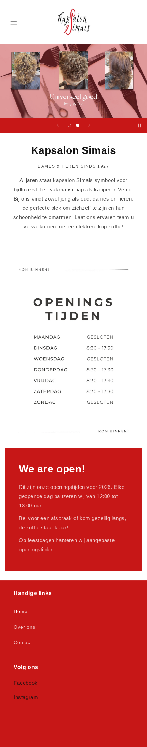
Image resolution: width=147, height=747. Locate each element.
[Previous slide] (57, 125)
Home (20, 611)
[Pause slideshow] (139, 125)
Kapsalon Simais (62, 741)
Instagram (26, 697)
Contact (23, 642)
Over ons (24, 627)
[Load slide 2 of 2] (78, 125)
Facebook (26, 683)
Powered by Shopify (98, 741)
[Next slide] (89, 125)
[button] (13, 21)
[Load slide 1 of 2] (69, 125)
